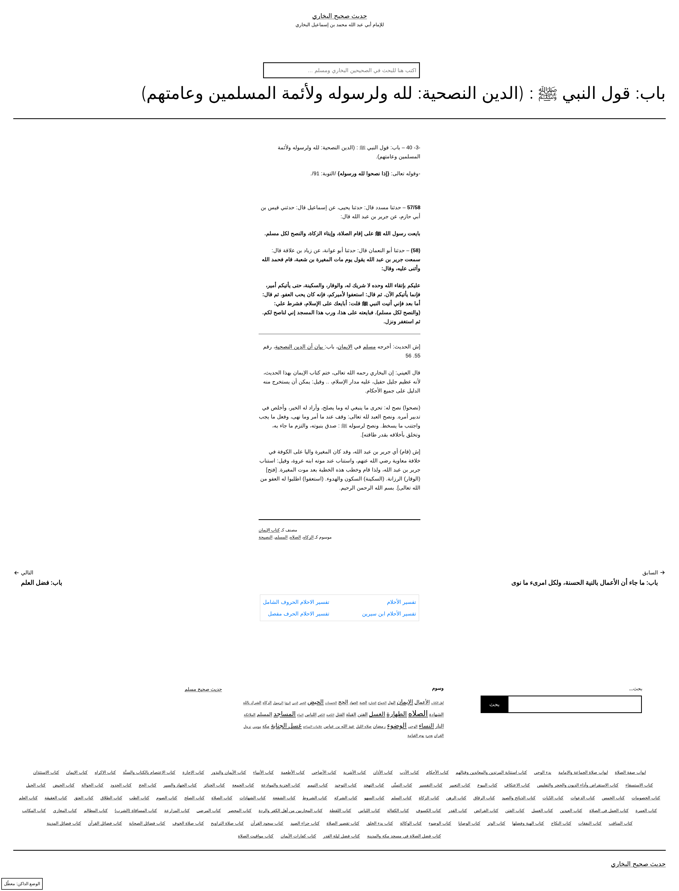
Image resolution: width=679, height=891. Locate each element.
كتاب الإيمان (269, 530)
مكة (265, 726)
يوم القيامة (415, 735)
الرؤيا (288, 703)
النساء (426, 725)
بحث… (635, 688)
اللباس (310, 714)
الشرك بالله (252, 702)
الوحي (412, 726)
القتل (340, 714)
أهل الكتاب (437, 703)
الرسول (278, 703)
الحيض (315, 701)
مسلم (369, 347)
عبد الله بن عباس (339, 726)
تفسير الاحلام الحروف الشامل (296, 602)
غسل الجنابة (286, 725)
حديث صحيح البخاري (339, 16)
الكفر (321, 715)
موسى (257, 726)
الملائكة (249, 714)
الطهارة (396, 714)
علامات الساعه (312, 726)
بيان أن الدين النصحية (300, 347)
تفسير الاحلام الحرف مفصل (298, 614)
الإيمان (345, 347)
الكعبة (330, 715)
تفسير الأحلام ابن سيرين (389, 614)
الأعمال (422, 702)
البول (391, 702)
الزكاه (308, 537)
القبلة (351, 714)
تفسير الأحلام (401, 602)
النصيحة (265, 537)
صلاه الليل (364, 726)
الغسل (377, 713)
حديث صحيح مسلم (203, 689)
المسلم (281, 537)
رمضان (379, 726)
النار (439, 726)
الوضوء (397, 725)
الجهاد (354, 703)
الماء (300, 715)
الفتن (363, 714)
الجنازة (372, 703)
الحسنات (331, 703)
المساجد (284, 714)
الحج (343, 702)
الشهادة (436, 714)
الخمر (302, 703)
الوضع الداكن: (28, 883)
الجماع (382, 703)
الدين (295, 703)
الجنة (363, 702)
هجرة (429, 735)
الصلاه (295, 537)
